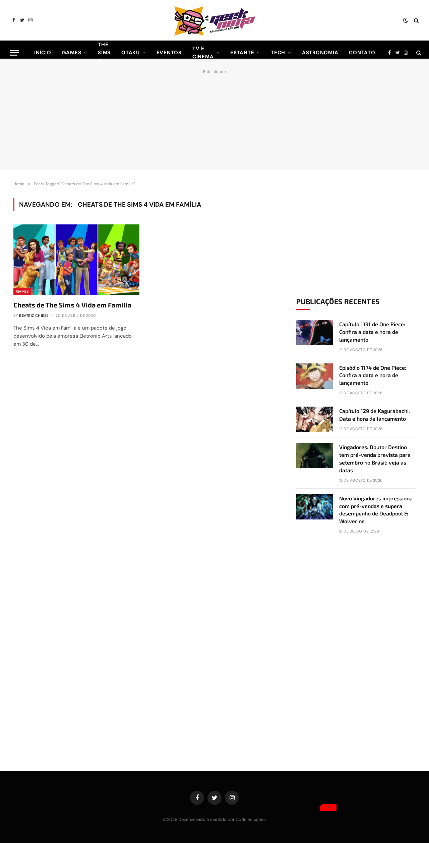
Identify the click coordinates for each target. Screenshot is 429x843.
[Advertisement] (214, 118)
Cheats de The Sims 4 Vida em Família (72, 305)
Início (42, 52)
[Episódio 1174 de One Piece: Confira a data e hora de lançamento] (314, 376)
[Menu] (14, 52)
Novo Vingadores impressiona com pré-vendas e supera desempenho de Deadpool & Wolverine (376, 509)
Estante (242, 52)
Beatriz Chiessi (34, 315)
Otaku (130, 52)
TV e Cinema (203, 52)
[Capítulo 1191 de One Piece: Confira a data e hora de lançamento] (314, 332)
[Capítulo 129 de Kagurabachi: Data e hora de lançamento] (314, 419)
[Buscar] (416, 20)
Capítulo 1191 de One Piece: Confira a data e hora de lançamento (372, 332)
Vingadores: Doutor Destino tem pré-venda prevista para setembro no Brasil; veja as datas (375, 458)
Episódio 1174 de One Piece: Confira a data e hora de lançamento (372, 375)
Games (71, 52)
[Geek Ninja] (214, 20)
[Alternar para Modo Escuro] (406, 20)
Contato (362, 52)
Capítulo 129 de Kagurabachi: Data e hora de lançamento (374, 415)
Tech (278, 52)
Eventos (169, 52)
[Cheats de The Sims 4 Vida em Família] (76, 259)
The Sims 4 (104, 52)
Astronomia (320, 52)
